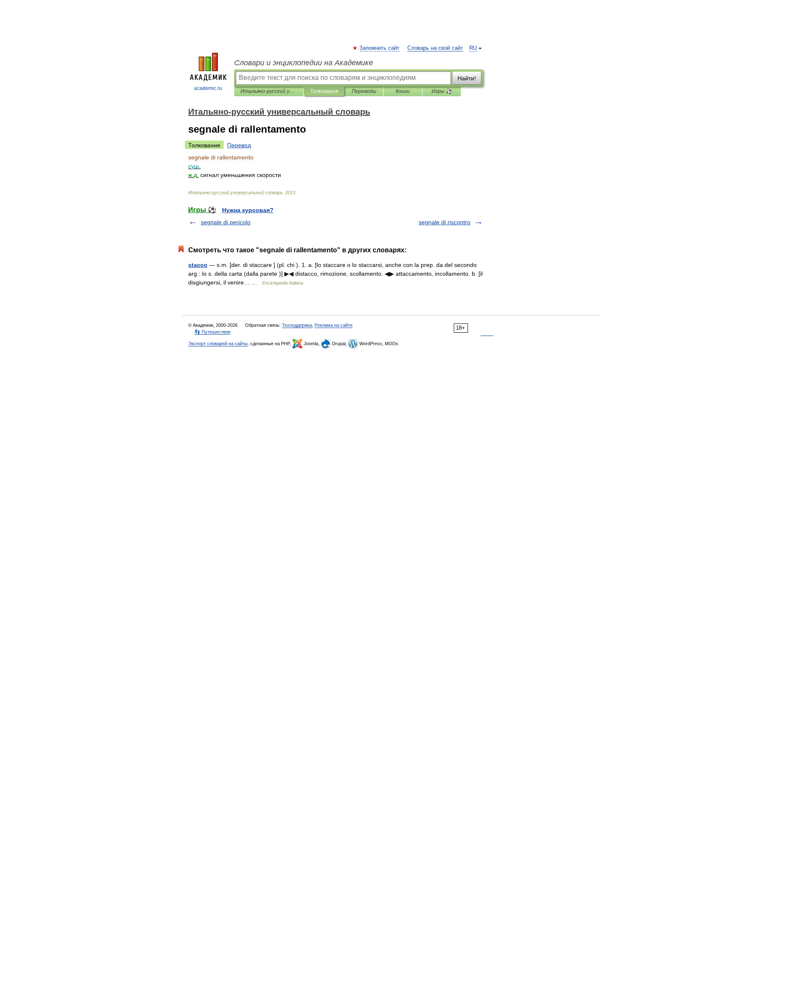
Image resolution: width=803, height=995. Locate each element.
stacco (197, 265)
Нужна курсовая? (248, 210)
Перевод (239, 145)
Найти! (467, 78)
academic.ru (208, 88)
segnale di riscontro (445, 222)
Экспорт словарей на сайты (218, 343)
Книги (403, 91)
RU (473, 48)
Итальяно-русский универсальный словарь (268, 91)
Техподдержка (297, 325)
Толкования (324, 91)
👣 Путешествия (212, 331)
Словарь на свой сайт (435, 48)
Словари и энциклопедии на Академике (303, 63)
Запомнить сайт (379, 48)
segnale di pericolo (226, 222)
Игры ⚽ (442, 91)
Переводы (364, 91)
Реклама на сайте (334, 325)
